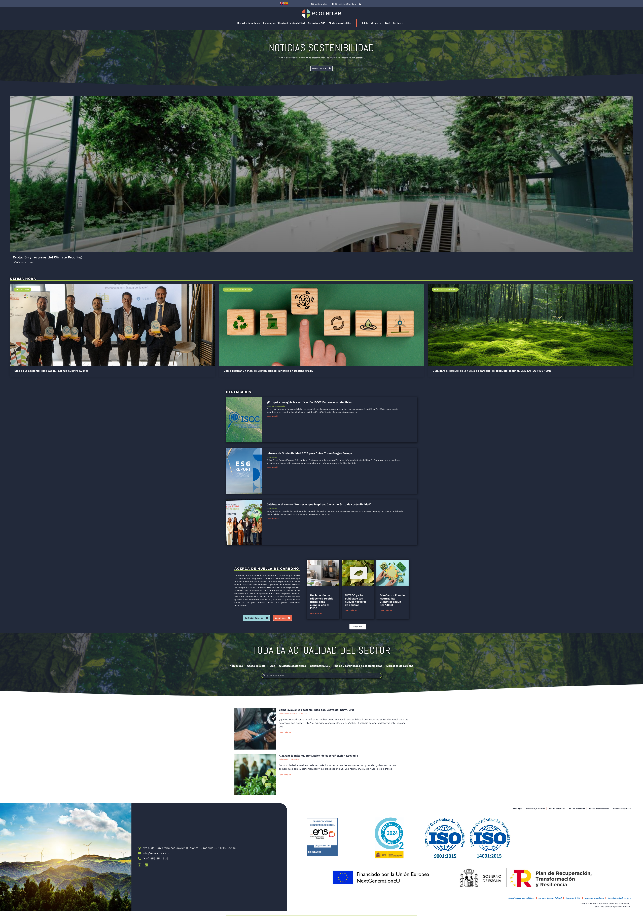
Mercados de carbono (248, 23)
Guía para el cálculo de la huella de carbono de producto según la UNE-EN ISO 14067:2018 (492, 370)
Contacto (398, 23)
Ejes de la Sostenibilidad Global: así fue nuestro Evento (51, 370)
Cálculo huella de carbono (619, 898)
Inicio (365, 23)
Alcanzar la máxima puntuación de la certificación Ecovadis (318, 755)
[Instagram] (139, 865)
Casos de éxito (256, 665)
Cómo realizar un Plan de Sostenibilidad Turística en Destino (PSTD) (269, 370)
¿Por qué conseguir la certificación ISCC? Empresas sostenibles (309, 402)
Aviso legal (517, 808)
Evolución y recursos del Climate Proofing (47, 257)
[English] (282, 3)
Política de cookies (557, 808)
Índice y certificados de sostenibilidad (358, 665)
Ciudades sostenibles (340, 23)
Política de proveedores (599, 808)
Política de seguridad (622, 808)
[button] (360, 4)
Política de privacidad (535, 808)
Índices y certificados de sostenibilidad (284, 23)
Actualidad (236, 665)
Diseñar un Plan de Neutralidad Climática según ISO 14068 (392, 600)
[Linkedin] (146, 865)
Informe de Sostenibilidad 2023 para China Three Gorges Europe (309, 453)
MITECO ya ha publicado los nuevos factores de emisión (356, 600)
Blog (387, 23)
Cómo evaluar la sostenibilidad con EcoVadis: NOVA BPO (316, 709)
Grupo (374, 23)
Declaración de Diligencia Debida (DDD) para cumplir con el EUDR (321, 602)
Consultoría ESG (316, 23)
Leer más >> (273, 416)
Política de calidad (577, 808)
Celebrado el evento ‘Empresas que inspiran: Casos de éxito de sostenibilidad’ (319, 504)
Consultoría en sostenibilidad (521, 898)
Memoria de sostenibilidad (550, 898)
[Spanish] (286, 3)
